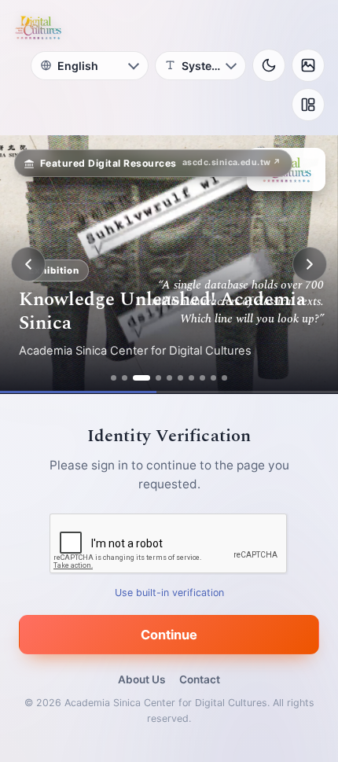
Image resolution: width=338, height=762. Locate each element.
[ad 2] (124, 378)
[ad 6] (180, 378)
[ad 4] (158, 378)
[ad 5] (169, 378)
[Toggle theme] (268, 65)
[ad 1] (113, 378)
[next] (309, 264)
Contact (199, 679)
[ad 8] (202, 378)
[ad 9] (213, 378)
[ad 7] (191, 378)
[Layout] (308, 104)
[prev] (28, 264)
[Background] (308, 65)
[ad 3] (141, 378)
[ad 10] (224, 378)
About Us (141, 679)
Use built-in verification (169, 592)
